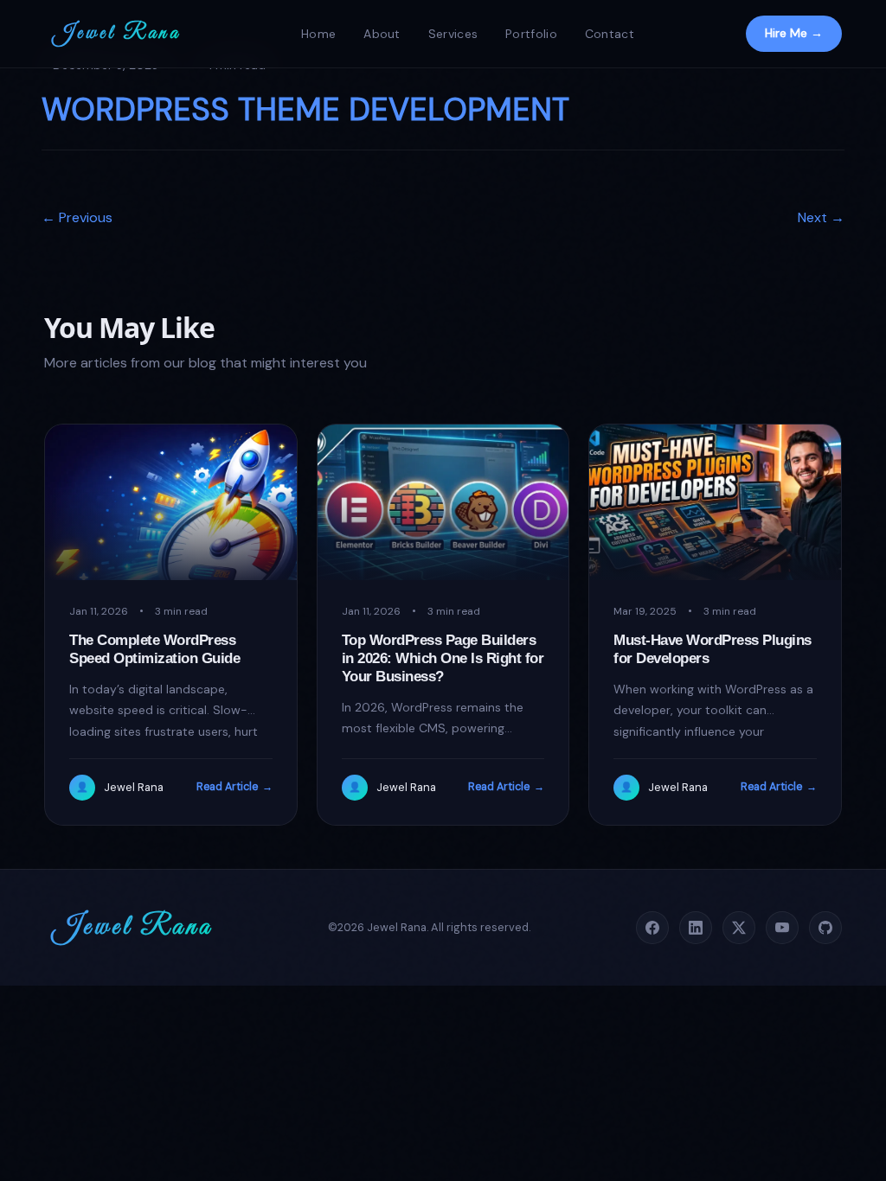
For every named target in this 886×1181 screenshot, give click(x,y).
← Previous (77, 217)
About (382, 33)
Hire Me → (794, 33)
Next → (821, 217)
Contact (609, 33)
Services (453, 33)
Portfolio (531, 33)
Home (318, 33)
